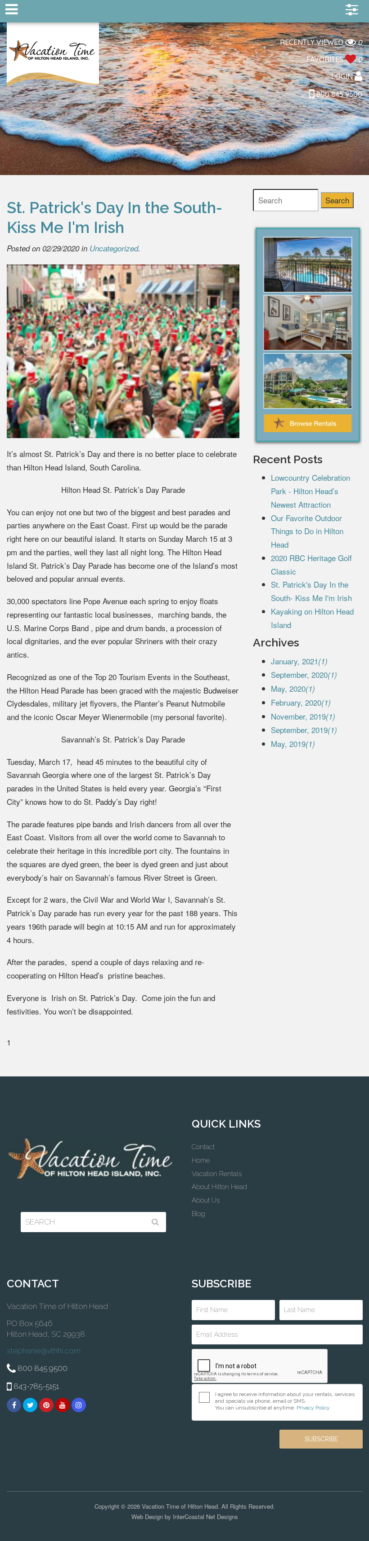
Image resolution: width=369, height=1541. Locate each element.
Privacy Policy (313, 1408)
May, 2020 (293, 688)
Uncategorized (114, 248)
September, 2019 (304, 729)
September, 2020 (304, 674)
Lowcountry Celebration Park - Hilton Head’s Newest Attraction (310, 491)
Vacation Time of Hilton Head (53, 55)
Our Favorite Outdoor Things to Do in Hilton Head (307, 531)
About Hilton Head (219, 1187)
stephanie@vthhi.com (44, 1350)
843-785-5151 (35, 1386)
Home (201, 1160)
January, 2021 (299, 661)
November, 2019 (303, 716)
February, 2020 (301, 702)
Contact (203, 1147)
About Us (206, 1200)
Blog (198, 1214)
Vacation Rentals (217, 1174)
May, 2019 (293, 743)
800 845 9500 (338, 94)
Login (343, 76)
